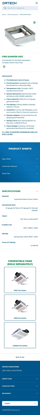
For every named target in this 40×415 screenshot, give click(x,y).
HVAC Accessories (12, 14)
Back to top (20, 357)
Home (4, 14)
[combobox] (20, 8)
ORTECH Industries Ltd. (13, 410)
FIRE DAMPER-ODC (25, 14)
